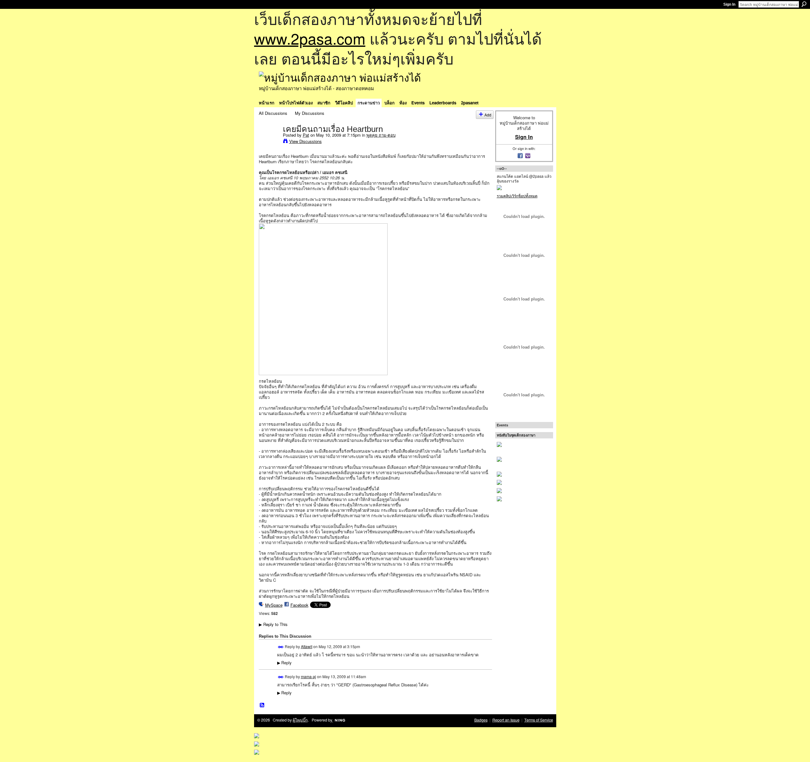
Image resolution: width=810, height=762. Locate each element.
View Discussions (305, 141)
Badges (481, 720)
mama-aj (308, 676)
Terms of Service (538, 720)
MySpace (274, 605)
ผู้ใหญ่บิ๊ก (300, 720)
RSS (262, 705)
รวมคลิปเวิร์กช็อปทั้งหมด (517, 195)
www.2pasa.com (309, 38)
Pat (306, 135)
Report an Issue (506, 720)
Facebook (299, 605)
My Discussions (309, 113)
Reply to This (273, 624)
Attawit (306, 646)
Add (487, 114)
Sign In (729, 4)
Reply (284, 663)
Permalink (281, 647)
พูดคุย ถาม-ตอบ (381, 135)
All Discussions (273, 113)
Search (804, 4)
